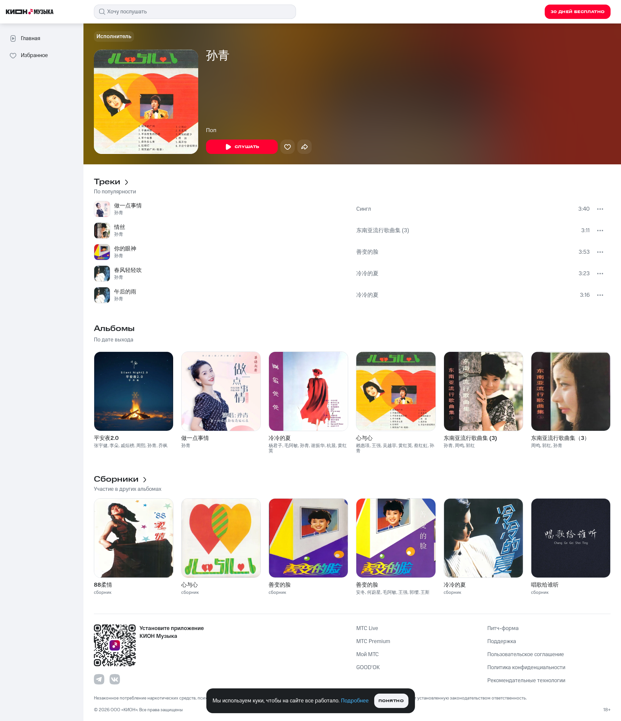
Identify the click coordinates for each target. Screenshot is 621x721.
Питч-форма (503, 628)
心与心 (364, 438)
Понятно (391, 701)
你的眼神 (125, 249)
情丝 (119, 227)
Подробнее (355, 701)
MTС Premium (373, 641)
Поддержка (501, 641)
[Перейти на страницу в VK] (115, 679)
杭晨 (331, 446)
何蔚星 (374, 592)
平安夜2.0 (106, 438)
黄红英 (405, 446)
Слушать (247, 147)
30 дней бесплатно (578, 12)
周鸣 (459, 446)
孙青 (118, 213)
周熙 (140, 446)
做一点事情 (128, 206)
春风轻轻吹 (128, 270)
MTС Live (367, 628)
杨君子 (275, 446)
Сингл (363, 209)
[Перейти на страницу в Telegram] (99, 679)
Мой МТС (367, 654)
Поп (211, 130)
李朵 (114, 446)
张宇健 (101, 446)
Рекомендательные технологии (526, 680)
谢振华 (318, 446)
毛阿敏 (291, 446)
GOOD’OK (368, 667)
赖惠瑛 (363, 446)
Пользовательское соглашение (525, 654)
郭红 (470, 446)
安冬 (360, 592)
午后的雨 (125, 292)
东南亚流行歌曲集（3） (560, 438)
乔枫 (163, 446)
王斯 (425, 592)
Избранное (34, 55)
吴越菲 (389, 446)
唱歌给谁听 (545, 585)
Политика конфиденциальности (526, 667)
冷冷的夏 (367, 274)
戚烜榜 (127, 446)
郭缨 (414, 592)
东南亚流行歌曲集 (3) (382, 230)
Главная (30, 38)
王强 (376, 446)
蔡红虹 (421, 446)
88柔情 (103, 585)
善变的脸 (367, 252)
